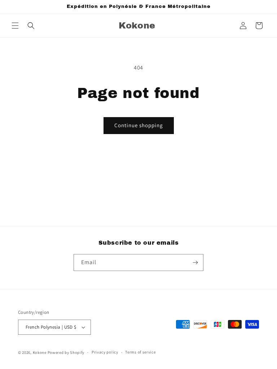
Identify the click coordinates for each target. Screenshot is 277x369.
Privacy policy (105, 352)
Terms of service (140, 352)
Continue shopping (138, 125)
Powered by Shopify (66, 352)
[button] (15, 26)
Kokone (40, 352)
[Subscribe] (195, 262)
